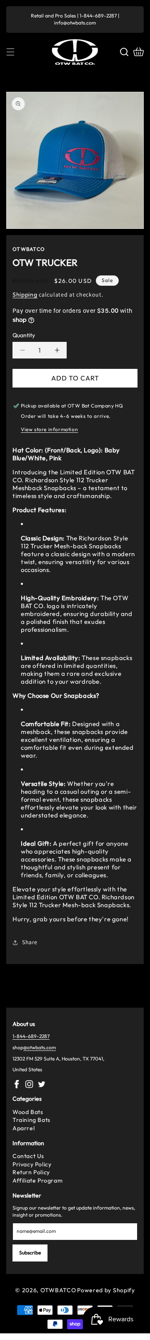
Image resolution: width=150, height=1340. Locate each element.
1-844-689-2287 (31, 1036)
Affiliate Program (37, 1180)
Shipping (25, 294)
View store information (49, 429)
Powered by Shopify (106, 1290)
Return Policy (31, 1172)
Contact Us (28, 1156)
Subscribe (30, 1252)
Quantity (23, 335)
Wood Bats (27, 1112)
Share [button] (30, 942)
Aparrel (23, 1128)
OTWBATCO (58, 1290)
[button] (10, 52)
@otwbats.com (39, 1047)
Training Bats (31, 1120)
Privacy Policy (31, 1164)
